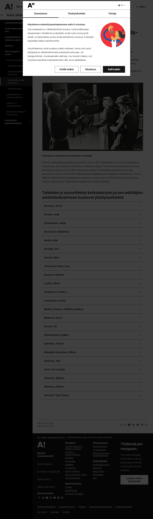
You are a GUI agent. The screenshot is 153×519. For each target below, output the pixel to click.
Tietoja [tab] (112, 13)
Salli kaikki (114, 69)
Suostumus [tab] (40, 13)
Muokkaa (90, 69)
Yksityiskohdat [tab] (76, 13)
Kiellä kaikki (67, 69)
